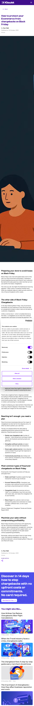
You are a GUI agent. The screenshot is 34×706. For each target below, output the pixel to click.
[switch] (30, 352)
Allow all (17, 373)
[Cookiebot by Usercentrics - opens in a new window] (25, 321)
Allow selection (17, 378)
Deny (17, 383)
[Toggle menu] (31, 2)
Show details (25, 368)
